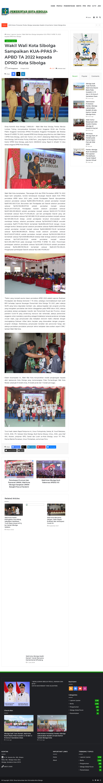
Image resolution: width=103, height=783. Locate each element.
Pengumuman (74, 707)
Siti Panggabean (13, 68)
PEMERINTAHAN (69, 6)
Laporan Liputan (16, 34)
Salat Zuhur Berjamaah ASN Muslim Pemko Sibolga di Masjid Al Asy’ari (30, 25)
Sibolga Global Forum (76, 710)
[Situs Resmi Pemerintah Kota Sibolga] (26, 11)
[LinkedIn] (23, 74)
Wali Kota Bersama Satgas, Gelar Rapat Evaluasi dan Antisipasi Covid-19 (55, 520)
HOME (53, 6)
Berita (72, 703)
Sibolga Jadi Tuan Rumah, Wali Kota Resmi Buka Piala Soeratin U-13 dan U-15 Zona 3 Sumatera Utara (92, 90)
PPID (84, 6)
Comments (95, 76)
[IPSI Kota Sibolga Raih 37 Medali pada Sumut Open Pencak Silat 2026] (78, 136)
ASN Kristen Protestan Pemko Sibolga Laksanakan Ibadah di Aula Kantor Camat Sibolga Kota (91, 108)
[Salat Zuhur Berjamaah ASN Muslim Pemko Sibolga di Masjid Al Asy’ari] (78, 122)
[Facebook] (13, 74)
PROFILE (59, 6)
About (55, 760)
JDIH (99, 6)
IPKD (89, 6)
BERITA (78, 6)
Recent (74, 76)
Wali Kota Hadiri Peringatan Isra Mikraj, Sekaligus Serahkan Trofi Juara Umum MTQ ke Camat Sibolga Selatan (13, 522)
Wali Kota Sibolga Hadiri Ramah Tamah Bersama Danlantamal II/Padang (35, 658)
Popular (84, 76)
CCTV (94, 6)
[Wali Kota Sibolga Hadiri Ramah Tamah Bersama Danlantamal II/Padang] (35, 579)
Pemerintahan (74, 713)
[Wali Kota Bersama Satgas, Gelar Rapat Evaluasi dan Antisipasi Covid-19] (56, 510)
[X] (18, 74)
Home (8, 34)
